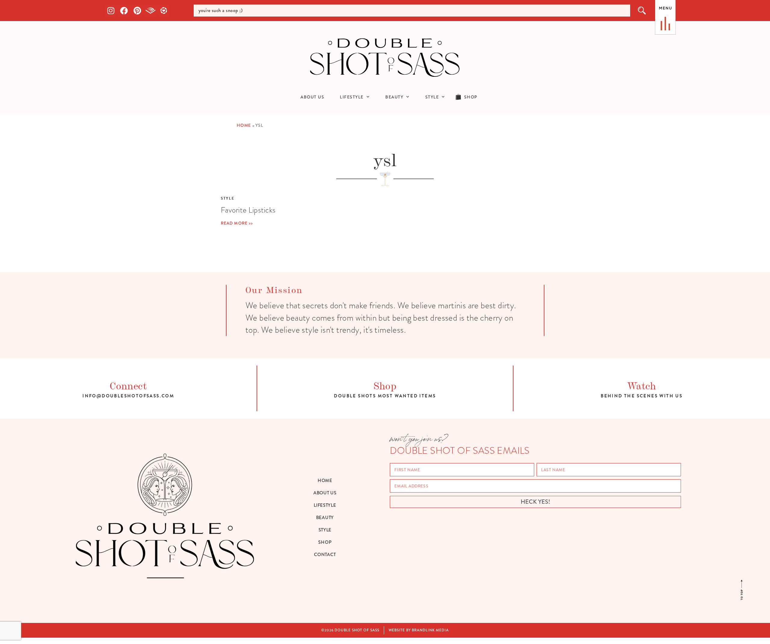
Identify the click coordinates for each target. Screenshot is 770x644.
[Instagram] (110, 10)
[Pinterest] (137, 10)
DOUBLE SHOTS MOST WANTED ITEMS (385, 396)
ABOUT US (312, 97)
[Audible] (150, 10)
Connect (128, 384)
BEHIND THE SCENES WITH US (641, 396)
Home (244, 125)
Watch (641, 384)
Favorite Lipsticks (248, 209)
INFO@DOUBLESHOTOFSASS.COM (128, 396)
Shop (385, 384)
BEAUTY (394, 97)
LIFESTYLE (352, 97)
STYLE (432, 97)
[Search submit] (642, 10)
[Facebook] (124, 10)
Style (228, 198)
